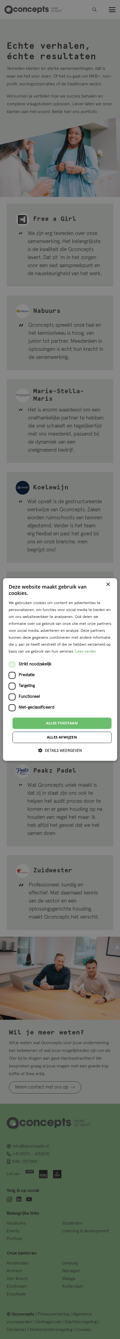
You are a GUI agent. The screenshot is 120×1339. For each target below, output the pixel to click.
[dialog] (60, 669)
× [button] (108, 584)
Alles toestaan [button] (62, 722)
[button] (60, 750)
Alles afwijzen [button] (62, 737)
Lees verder (85, 652)
